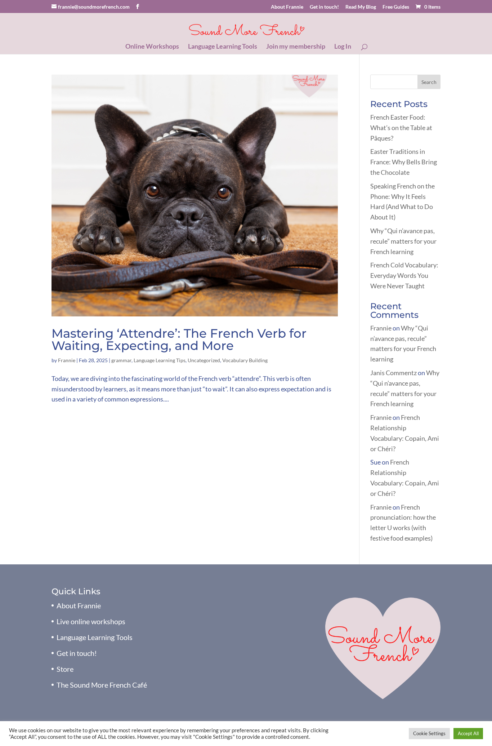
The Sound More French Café (102, 684)
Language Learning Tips (159, 360)
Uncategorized (204, 360)
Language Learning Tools (222, 47)
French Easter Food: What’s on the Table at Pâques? (401, 127)
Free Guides (396, 7)
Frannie (66, 360)
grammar (121, 360)
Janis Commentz (393, 373)
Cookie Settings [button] (429, 733)
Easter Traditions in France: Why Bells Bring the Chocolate (403, 161)
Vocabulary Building (245, 360)
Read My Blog (360, 7)
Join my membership (295, 47)
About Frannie (287, 7)
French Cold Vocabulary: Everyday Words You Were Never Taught (404, 275)
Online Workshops (152, 47)
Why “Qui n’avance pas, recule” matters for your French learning (403, 241)
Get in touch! (324, 7)
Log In (342, 47)
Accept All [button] (468, 733)
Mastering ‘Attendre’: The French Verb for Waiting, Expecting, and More (179, 339)
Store (65, 669)
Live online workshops (91, 621)
